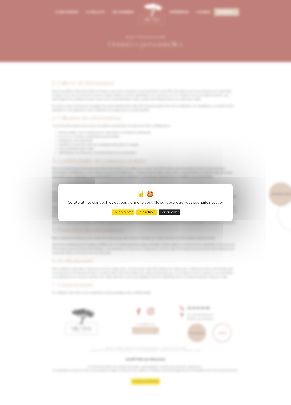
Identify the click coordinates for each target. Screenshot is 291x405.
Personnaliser (169, 212)
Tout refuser (146, 212)
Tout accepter (123, 212)
